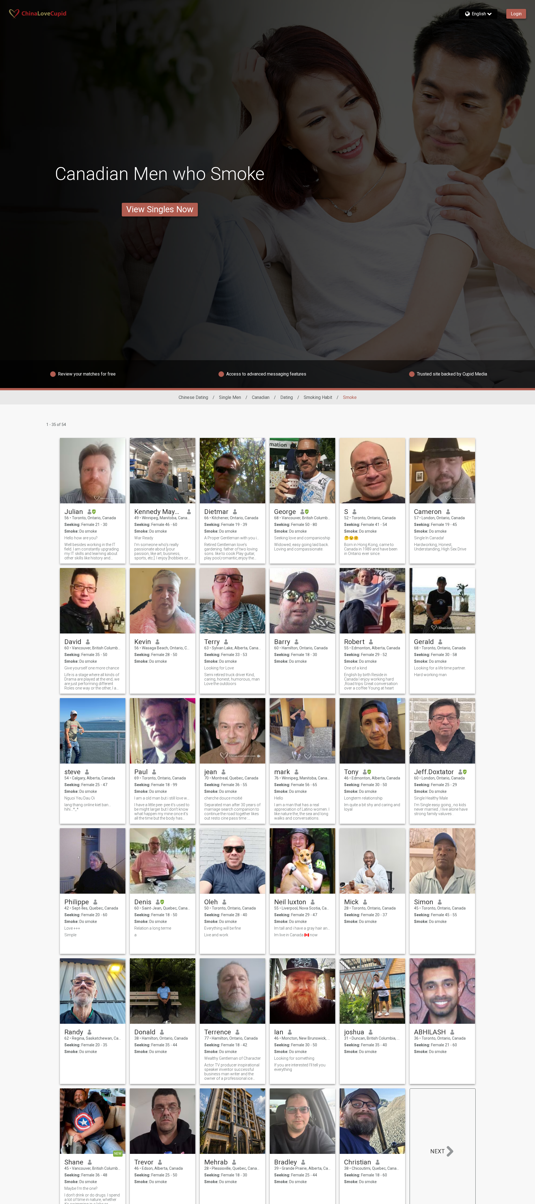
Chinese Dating (193, 397)
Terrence (217, 1032)
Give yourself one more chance (91, 668)
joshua (354, 1032)
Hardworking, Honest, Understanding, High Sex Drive (440, 546)
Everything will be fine (222, 928)
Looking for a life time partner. (440, 668)
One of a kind (355, 668)
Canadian (260, 397)
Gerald (424, 642)
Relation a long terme (152, 928)
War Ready (143, 538)
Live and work (216, 935)
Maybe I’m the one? (81, 1188)
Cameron (428, 512)
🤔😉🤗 (351, 538)
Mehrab (216, 1162)
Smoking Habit (318, 397)
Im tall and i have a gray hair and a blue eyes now (302, 928)
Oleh (211, 902)
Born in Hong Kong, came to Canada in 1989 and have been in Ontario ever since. (370, 549)
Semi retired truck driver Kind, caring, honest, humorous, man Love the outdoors (232, 679)
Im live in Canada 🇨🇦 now (296, 935)
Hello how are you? (81, 538)
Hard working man (430, 674)
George (285, 512)
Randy (73, 1032)
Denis (142, 902)
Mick (351, 902)
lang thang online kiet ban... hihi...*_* (87, 807)
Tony (351, 772)
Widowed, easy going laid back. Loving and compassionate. (301, 546)
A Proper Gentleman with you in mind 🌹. (232, 538)
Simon (423, 902)
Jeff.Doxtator (434, 772)
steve (72, 772)
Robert (354, 642)
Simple (70, 935)
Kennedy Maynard (158, 512)
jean (210, 772)
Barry (282, 642)
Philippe (76, 902)
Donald (144, 1032)
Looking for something (294, 1058)
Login (516, 13)
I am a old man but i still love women (162, 798)
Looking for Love (219, 668)
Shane (73, 1162)
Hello (278, 798)
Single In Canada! (429, 538)
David (72, 642)
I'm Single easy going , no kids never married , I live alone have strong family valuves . (441, 809)
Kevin (142, 642)
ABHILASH (430, 1032)
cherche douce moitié (223, 798)
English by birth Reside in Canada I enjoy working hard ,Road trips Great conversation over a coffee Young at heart (371, 681)
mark (282, 772)
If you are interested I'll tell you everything (299, 1067)
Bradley (285, 1162)
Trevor (144, 1162)
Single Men (230, 397)
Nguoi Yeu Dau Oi (79, 798)
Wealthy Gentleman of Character (232, 1058)
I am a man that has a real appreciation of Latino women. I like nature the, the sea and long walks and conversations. (301, 811)
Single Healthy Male (431, 798)
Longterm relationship (363, 798)
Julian (73, 512)
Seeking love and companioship (302, 538)
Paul (141, 772)
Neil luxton (290, 902)
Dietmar (216, 512)
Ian (278, 1032)
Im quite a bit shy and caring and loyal (372, 807)
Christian (357, 1162)
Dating (286, 397)
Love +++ (72, 928)
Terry (212, 642)
